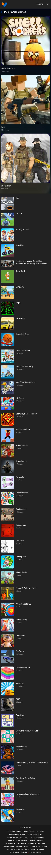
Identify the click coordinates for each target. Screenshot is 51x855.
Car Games (40, 831)
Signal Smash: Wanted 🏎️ (19, 852)
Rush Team (6, 186)
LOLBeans (20, 398)
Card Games (14, 834)
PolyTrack (20, 651)
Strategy (11, 840)
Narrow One (21, 810)
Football (32, 840)
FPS (30, 837)
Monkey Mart (21, 556)
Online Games (35, 846)
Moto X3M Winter (23, 351)
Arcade (23, 843)
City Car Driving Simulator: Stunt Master (32, 762)
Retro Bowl (20, 271)
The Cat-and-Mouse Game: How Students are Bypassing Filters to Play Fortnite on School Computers (31, 262)
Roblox (44, 846)
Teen (25, 837)
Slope (18, 303)
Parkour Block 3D (23, 430)
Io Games (40, 849)
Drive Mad (20, 245)
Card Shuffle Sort (23, 668)
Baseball (40, 840)
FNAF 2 (18, 699)
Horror (29, 834)
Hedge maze (21, 525)
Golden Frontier (22, 445)
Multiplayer (37, 834)
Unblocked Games (14, 831)
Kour (3, 127)
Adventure (32, 843)
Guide (33, 849)
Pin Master (20, 477)
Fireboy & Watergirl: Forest (26, 588)
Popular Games (28, 831)
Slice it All (20, 683)
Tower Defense (21, 840)
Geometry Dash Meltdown (26, 414)
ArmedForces (21, 461)
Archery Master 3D (23, 604)
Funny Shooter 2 (22, 493)
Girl (21, 837)
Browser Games (22, 846)
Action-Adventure (12, 843)
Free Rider (20, 541)
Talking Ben (20, 635)
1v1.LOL (19, 214)
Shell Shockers (8, 68)
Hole (17, 198)
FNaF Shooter (21, 747)
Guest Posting (36, 852)
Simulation (41, 843)
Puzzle (22, 834)
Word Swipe (21, 715)
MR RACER (20, 318)
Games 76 (25, 849)
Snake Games (12, 837)
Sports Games (9, 846)
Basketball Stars (22, 334)
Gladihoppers (21, 509)
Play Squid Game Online (25, 778)
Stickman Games (13, 849)
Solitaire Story (21, 620)
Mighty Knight (21, 572)
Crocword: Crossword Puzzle (27, 731)
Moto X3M (20, 287)
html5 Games (39, 837)
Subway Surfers (22, 229)
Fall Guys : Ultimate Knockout (27, 794)
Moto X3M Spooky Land (25, 382)
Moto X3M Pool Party (24, 366)
